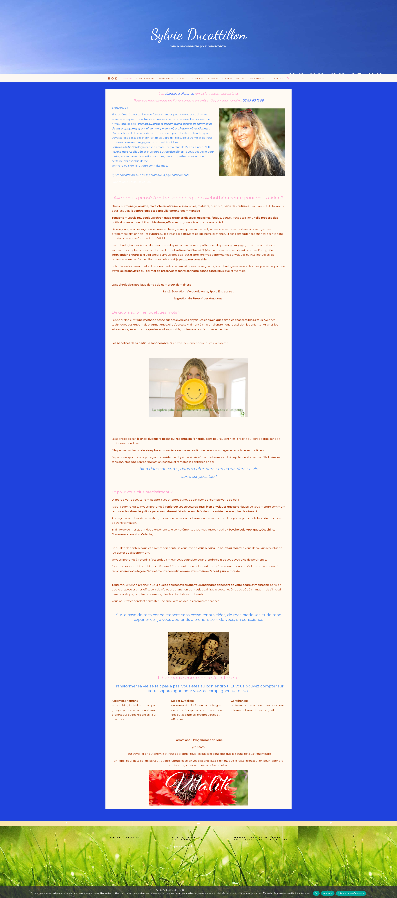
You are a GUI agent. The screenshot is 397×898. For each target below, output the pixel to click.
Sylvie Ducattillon (198, 34)
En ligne (182, 78)
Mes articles (256, 78)
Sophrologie (142, 210)
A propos (227, 78)
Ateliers (213, 78)
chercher (278, 79)
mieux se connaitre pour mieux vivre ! (198, 46)
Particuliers (165, 78)
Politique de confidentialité (351, 893)
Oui (316, 893)
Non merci (328, 893)
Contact (240, 78)
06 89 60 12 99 (253, 100)
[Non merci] (393, 892)
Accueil (127, 78)
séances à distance (179, 93)
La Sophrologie (145, 78)
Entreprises (197, 78)
